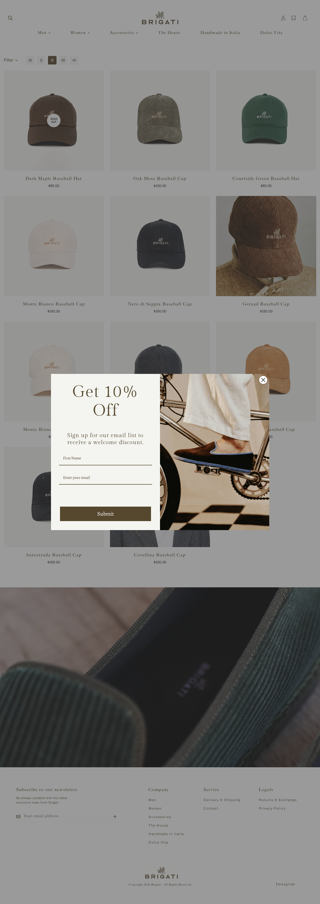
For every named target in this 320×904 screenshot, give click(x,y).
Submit (105, 514)
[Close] (263, 380)
